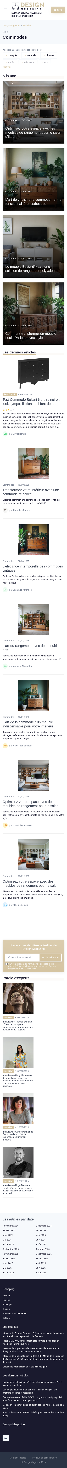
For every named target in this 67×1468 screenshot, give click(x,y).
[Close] (59, 721)
